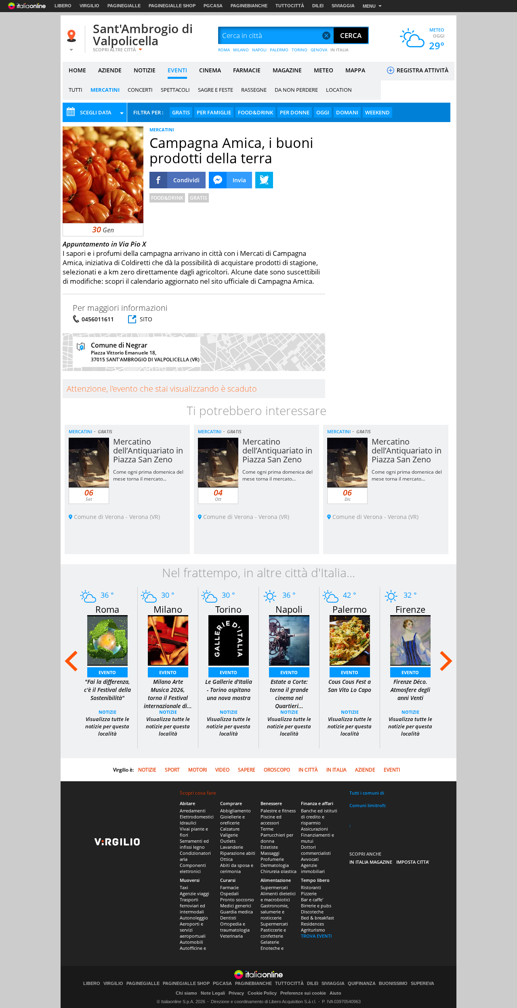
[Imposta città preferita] (73, 36)
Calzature (230, 829)
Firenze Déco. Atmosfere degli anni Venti (410, 690)
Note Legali (213, 993)
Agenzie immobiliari (313, 868)
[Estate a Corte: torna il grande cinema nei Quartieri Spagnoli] (289, 639)
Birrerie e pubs (316, 906)
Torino (228, 609)
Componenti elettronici (193, 868)
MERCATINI (105, 89)
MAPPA (355, 70)
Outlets (227, 841)
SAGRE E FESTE (215, 89)
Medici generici (235, 906)
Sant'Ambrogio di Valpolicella (143, 34)
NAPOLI (259, 50)
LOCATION (339, 89)
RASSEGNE (254, 89)
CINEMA (210, 70)
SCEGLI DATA (95, 112)
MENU (369, 6)
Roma (107, 609)
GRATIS (181, 112)
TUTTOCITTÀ (289, 5)
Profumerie (272, 859)
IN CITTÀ (308, 769)
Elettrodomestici (197, 817)
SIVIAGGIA (343, 5)
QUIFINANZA (362, 983)
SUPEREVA (422, 983)
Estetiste (269, 847)
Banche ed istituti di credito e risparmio (319, 817)
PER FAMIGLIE (214, 112)
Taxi (184, 887)
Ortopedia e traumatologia (235, 927)
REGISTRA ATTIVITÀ (421, 70)
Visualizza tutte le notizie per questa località (107, 726)
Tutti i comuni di (366, 793)
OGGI (322, 112)
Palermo (349, 609)
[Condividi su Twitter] (264, 180)
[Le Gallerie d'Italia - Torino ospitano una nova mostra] (228, 639)
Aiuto (335, 993)
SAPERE (246, 769)
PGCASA (213, 5)
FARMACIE (247, 70)
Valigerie (229, 835)
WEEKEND (377, 112)
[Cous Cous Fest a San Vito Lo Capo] (350, 639)
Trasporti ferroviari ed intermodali (192, 905)
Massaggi (270, 853)
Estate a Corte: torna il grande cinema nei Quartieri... (289, 694)
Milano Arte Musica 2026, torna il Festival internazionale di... (168, 694)
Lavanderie (231, 847)
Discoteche (312, 912)
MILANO (241, 50)
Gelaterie (270, 942)
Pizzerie (309, 893)
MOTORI (197, 769)
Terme (267, 829)
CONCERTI (140, 89)
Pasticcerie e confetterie (273, 933)
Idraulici (188, 823)
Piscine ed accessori (271, 820)
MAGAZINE (287, 70)
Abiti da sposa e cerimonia (236, 868)
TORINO (299, 50)
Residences (312, 924)
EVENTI (177, 70)
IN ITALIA (339, 50)
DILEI (318, 5)
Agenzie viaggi (194, 893)
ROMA (224, 50)
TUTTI (75, 89)
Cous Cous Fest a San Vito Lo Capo (349, 686)
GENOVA (319, 50)
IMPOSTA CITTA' (412, 862)
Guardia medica (236, 912)
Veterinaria (231, 936)
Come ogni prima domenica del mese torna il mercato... (148, 475)
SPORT (172, 769)
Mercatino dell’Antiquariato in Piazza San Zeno (148, 450)
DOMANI (347, 112)
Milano (167, 609)
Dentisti (228, 918)
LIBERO (63, 5)
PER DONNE (294, 112)
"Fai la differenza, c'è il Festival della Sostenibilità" (107, 690)
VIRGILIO (89, 5)
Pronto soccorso (237, 899)
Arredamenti (193, 811)
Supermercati (274, 887)
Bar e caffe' (312, 899)
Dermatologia (275, 865)
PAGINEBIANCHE (249, 5)
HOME (77, 70)
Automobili (191, 942)
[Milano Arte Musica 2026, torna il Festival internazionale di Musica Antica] (168, 639)
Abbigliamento (235, 811)
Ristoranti (311, 887)
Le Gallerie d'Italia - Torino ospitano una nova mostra (228, 690)
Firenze (410, 609)
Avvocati (310, 859)
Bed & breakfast (317, 918)
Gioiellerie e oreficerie (232, 820)
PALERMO (279, 50)
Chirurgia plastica (278, 871)
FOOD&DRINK (255, 112)
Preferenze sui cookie (303, 993)
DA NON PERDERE (296, 89)
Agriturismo (313, 930)
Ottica (226, 859)
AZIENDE (110, 70)
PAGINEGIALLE (124, 5)
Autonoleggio (194, 918)
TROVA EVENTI (316, 936)
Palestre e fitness (278, 811)
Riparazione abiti (237, 853)
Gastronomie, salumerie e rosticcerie (275, 912)
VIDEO (222, 769)
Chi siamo (186, 993)
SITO (146, 319)
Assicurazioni (314, 829)
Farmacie (229, 887)
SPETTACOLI (175, 89)
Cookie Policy (262, 993)
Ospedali (229, 893)
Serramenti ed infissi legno (194, 844)
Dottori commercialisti (316, 850)
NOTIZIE (145, 70)
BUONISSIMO (393, 983)
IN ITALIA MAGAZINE (370, 862)
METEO (323, 70)
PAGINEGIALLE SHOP (172, 5)
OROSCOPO (277, 769)
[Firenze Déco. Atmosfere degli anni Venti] (410, 639)
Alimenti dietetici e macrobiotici (278, 896)
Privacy (236, 993)
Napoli (289, 609)
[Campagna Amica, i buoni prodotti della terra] (103, 174)
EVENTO (107, 672)
